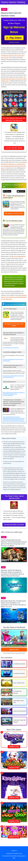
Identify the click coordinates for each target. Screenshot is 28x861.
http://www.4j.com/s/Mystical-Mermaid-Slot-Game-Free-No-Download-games (13, 376)
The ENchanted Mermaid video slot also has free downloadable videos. (14, 79)
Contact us (14, 850)
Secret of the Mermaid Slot (18, 256)
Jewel (3, 567)
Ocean (4, 9)
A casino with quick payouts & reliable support (14, 196)
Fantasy (4, 537)
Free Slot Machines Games (13, 221)
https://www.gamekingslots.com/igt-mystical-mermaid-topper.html (13, 360)
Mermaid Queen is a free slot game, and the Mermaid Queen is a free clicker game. (14, 297)
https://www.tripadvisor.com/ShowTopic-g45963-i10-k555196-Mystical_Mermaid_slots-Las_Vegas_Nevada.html (14, 394)
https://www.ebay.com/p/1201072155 (11, 347)
